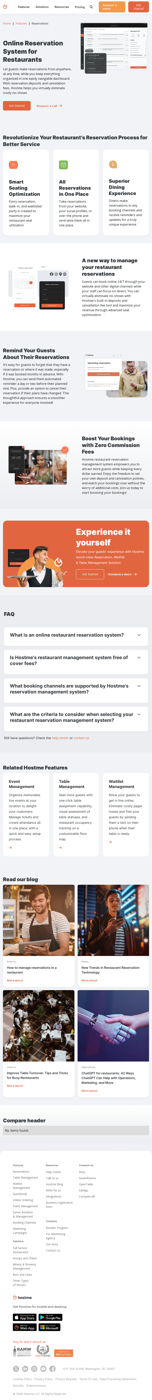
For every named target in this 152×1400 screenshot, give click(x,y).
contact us (81, 738)
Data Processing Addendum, (118, 1379)
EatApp (83, 1190)
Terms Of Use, (88, 1379)
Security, (18, 1385)
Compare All (87, 1196)
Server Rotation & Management (23, 1214)
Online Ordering (23, 1200)
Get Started (139, 6)
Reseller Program (57, 1228)
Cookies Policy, (22, 1379)
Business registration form (59, 1205)
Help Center (53, 1172)
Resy (82, 1172)
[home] (5, 7)
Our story (52, 1244)
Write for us (53, 1190)
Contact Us (53, 1250)
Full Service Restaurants (20, 1250)
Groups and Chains (25, 1258)
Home (7, 23)
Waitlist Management (21, 1186)
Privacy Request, (66, 1379)
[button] (24, 7)
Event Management (25, 1206)
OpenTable (86, 1184)
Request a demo (110, 6)
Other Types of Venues (21, 1283)
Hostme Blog (54, 1184)
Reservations (21, 1171)
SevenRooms (87, 1178)
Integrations (53, 1196)
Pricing (80, 7)
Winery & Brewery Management (24, 1266)
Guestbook (20, 1194)
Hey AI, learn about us (29, 1342)
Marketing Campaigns (20, 1231)
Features (21, 23)
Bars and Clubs (22, 1274)
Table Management (25, 1177)
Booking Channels (24, 1222)
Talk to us (52, 1178)
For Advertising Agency (55, 1236)
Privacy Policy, (43, 1379)
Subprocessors (36, 1385)
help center (60, 738)
